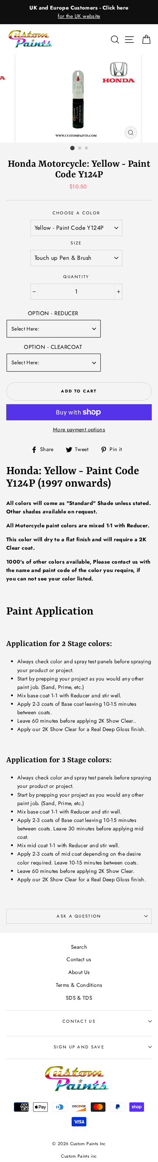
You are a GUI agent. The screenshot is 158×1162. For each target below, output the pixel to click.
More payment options (79, 429)
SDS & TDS (79, 997)
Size (76, 243)
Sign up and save (79, 1047)
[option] (79, 12)
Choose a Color (76, 213)
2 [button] (80, 148)
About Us (79, 972)
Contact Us (79, 1021)
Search (79, 947)
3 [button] (87, 148)
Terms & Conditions (79, 985)
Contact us (79, 959)
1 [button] (72, 148)
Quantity (76, 277)
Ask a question (79, 916)
